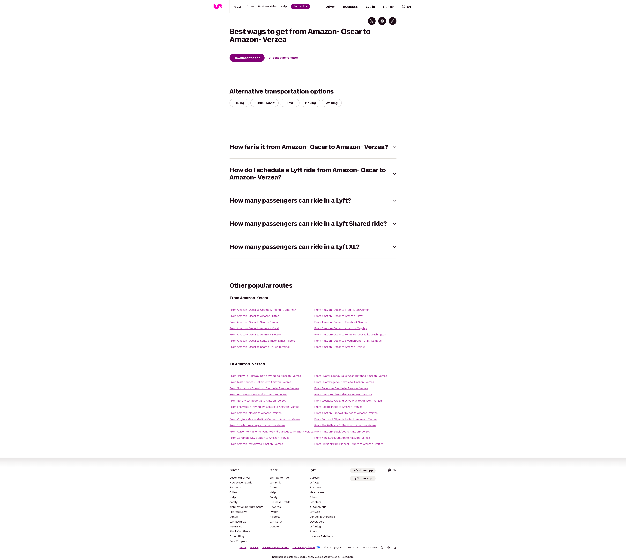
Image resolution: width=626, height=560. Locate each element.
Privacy (254, 547)
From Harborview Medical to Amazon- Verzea (258, 394)
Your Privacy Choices (303, 547)
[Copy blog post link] (392, 21)
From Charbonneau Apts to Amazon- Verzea (257, 425)
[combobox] (406, 7)
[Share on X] (372, 21)
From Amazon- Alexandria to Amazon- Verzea (343, 394)
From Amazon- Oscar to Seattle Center (254, 322)
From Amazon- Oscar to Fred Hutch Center (341, 310)
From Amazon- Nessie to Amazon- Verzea (256, 413)
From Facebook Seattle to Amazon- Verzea (341, 388)
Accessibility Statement (275, 547)
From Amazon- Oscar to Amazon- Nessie (255, 334)
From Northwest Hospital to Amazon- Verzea (258, 401)
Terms (242, 547)
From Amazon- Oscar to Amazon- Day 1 (339, 316)
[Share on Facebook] (382, 21)
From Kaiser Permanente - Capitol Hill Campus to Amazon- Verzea (271, 431)
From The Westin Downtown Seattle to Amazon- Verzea (264, 407)
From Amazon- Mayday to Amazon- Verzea (256, 444)
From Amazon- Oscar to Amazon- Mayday (340, 328)
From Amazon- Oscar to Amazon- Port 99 (340, 347)
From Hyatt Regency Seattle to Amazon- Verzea (344, 382)
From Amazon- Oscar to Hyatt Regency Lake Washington (350, 334)
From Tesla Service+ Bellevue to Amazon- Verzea (260, 382)
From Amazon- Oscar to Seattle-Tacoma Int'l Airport (262, 341)
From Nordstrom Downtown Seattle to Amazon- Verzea (264, 388)
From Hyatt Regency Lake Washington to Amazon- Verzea (350, 376)
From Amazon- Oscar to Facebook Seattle (340, 322)
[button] (313, 147)
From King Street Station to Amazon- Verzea (342, 438)
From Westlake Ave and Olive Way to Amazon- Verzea (348, 401)
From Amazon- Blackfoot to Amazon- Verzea (342, 431)
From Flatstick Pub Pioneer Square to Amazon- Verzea (348, 444)
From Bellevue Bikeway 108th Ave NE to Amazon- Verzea (265, 376)
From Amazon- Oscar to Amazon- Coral (254, 328)
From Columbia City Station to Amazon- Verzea (259, 438)
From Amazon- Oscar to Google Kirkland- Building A (263, 310)
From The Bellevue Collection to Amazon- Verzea (345, 425)
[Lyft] (218, 6)
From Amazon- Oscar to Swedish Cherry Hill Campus (348, 341)
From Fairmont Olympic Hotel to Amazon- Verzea (345, 419)
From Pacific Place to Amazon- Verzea (338, 407)
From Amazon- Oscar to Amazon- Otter (254, 316)
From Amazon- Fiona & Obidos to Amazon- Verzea (346, 413)
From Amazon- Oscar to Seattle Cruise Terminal (260, 347)
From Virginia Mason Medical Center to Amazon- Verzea (265, 419)
